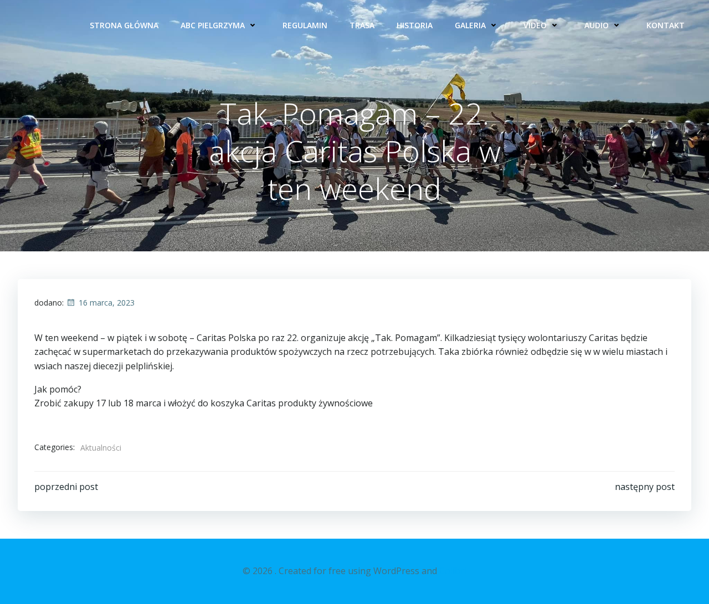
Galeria (470, 25)
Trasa (362, 25)
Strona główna (124, 25)
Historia (415, 25)
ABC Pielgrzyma (213, 25)
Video (535, 25)
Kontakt (665, 25)
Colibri (452, 571)
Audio (596, 25)
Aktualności (100, 447)
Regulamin (304, 25)
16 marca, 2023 (107, 302)
